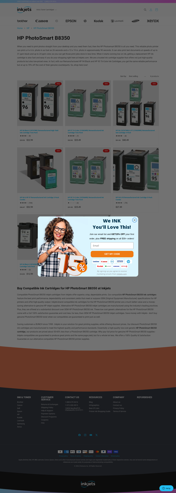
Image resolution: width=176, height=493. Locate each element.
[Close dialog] (134, 220)
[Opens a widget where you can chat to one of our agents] (166, 488)
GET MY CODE (112, 254)
